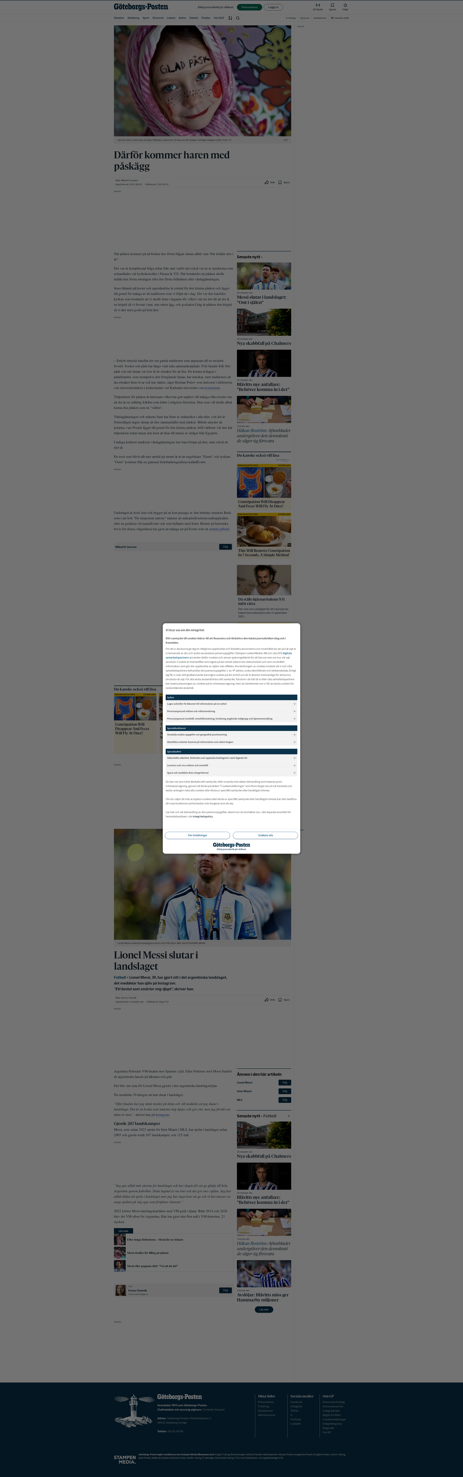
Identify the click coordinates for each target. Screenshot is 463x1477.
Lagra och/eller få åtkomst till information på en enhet (197, 703)
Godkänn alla (265, 835)
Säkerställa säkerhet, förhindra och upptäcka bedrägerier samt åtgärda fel (207, 757)
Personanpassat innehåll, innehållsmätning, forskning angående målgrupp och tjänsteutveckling (219, 718)
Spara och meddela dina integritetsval (188, 772)
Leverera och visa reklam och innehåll (187, 765)
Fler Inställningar (197, 835)
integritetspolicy (203, 816)
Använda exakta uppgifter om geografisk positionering (197, 734)
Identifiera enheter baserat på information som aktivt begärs (200, 741)
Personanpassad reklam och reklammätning (191, 711)
